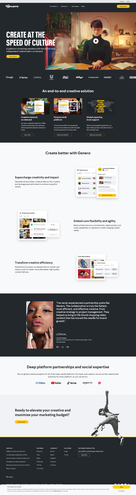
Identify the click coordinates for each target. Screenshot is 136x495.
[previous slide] (58, 347)
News (52, 455)
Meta (38, 458)
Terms (66, 455)
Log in (128, 1)
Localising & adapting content (16, 455)
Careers (53, 461)
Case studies (75, 6)
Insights (53, 458)
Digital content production (15, 451)
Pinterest (40, 461)
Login (66, 451)
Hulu (38, 455)
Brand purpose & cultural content (18, 465)
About (83, 6)
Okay (121, 487)
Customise (122, 491)
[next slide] (67, 347)
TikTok (39, 465)
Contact (53, 465)
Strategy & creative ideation (16, 461)
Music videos (11, 468)
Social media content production (18, 458)
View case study (60, 342)
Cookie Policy (57, 491)
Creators (122, 1)
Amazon (39, 451)
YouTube (40, 468)
